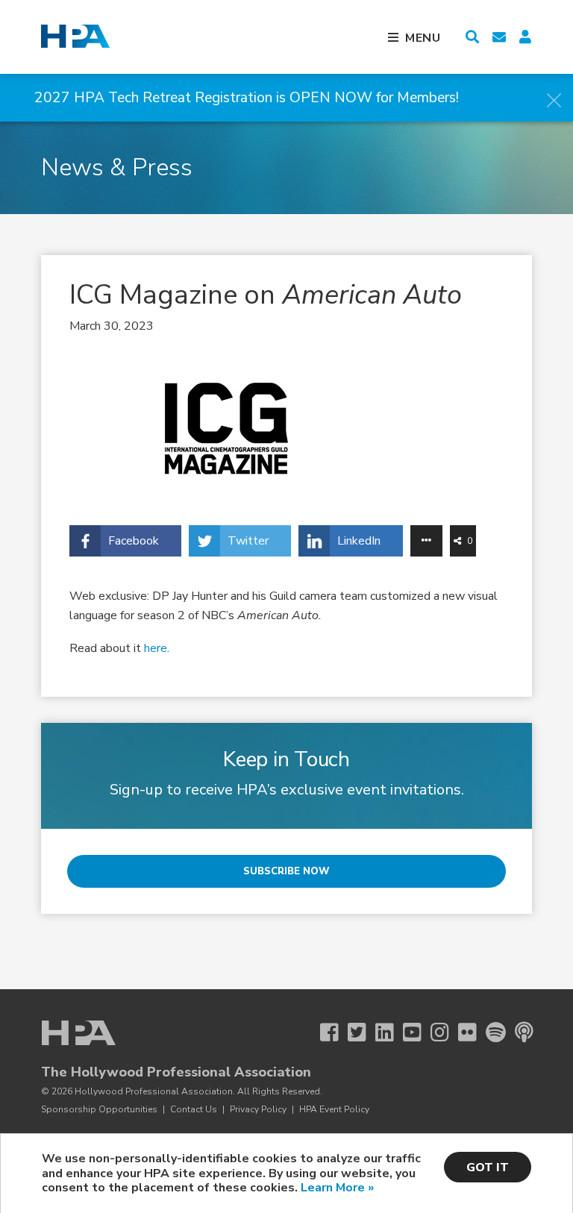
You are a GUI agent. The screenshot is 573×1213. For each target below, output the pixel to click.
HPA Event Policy (334, 1109)
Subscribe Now (286, 871)
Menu (423, 38)
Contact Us (193, 1109)
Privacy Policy (258, 1109)
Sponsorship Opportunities (99, 1109)
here (155, 648)
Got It (487, 1167)
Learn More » (337, 1187)
